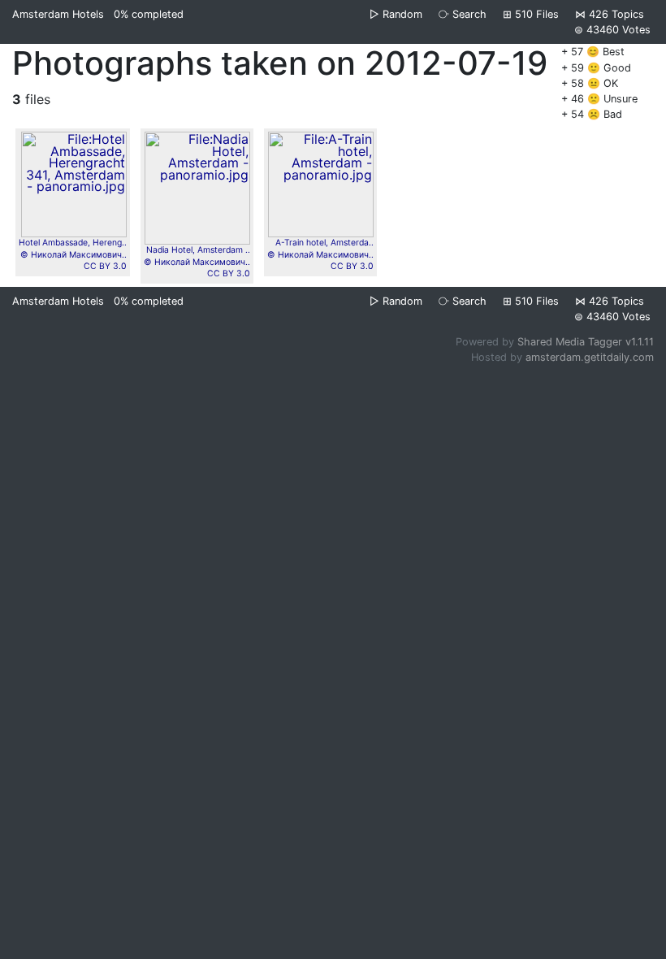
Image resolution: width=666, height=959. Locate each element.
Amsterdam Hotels (58, 14)
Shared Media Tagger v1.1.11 (585, 342)
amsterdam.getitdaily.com (589, 357)
